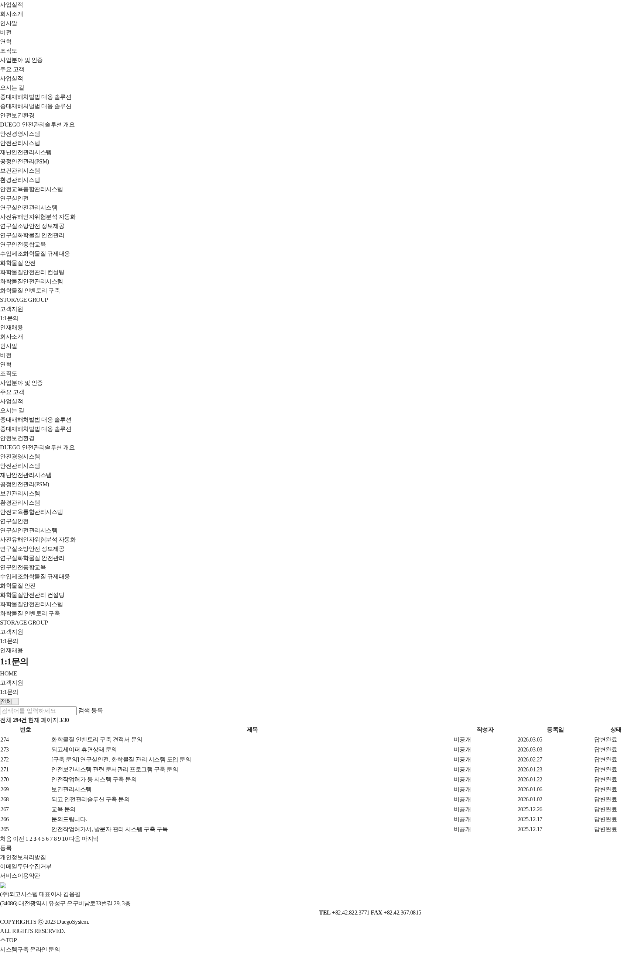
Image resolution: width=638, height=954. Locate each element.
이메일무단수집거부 (26, 866)
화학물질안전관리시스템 (31, 281)
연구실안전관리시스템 (28, 207)
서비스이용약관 (20, 875)
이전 (18, 839)
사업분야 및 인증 (21, 60)
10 (65, 839)
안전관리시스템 (20, 143)
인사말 (8, 23)
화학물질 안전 (18, 263)
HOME (8, 673)
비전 (5, 32)
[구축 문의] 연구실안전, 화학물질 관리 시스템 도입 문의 (121, 759)
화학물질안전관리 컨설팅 (32, 272)
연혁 (5, 41)
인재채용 (11, 327)
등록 (97, 710)
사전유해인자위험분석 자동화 (38, 217)
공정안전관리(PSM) (24, 161)
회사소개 (11, 14)
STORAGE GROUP (24, 300)
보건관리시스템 (20, 170)
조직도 (8, 51)
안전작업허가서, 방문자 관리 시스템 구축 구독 (109, 829)
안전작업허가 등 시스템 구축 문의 (94, 779)
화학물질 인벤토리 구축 (30, 290)
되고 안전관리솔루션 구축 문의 (90, 799)
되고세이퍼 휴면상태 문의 (84, 749)
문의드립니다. (69, 819)
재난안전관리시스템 (26, 152)
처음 (5, 839)
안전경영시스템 (20, 134)
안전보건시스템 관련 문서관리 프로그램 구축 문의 (114, 769)
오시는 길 (12, 87)
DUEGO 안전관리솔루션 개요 (37, 124)
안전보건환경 (17, 115)
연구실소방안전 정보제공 (32, 226)
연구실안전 (14, 198)
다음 (74, 839)
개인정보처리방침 (23, 857)
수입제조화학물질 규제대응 (35, 253)
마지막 (90, 839)
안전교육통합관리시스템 (31, 189)
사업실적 (11, 4)
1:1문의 (9, 318)
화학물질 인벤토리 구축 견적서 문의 (97, 739)
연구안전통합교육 (23, 244)
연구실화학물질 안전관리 (32, 235)
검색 (84, 710)
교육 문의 (63, 809)
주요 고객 (12, 69)
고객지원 (11, 309)
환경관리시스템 (20, 180)
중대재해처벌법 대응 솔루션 (35, 97)
